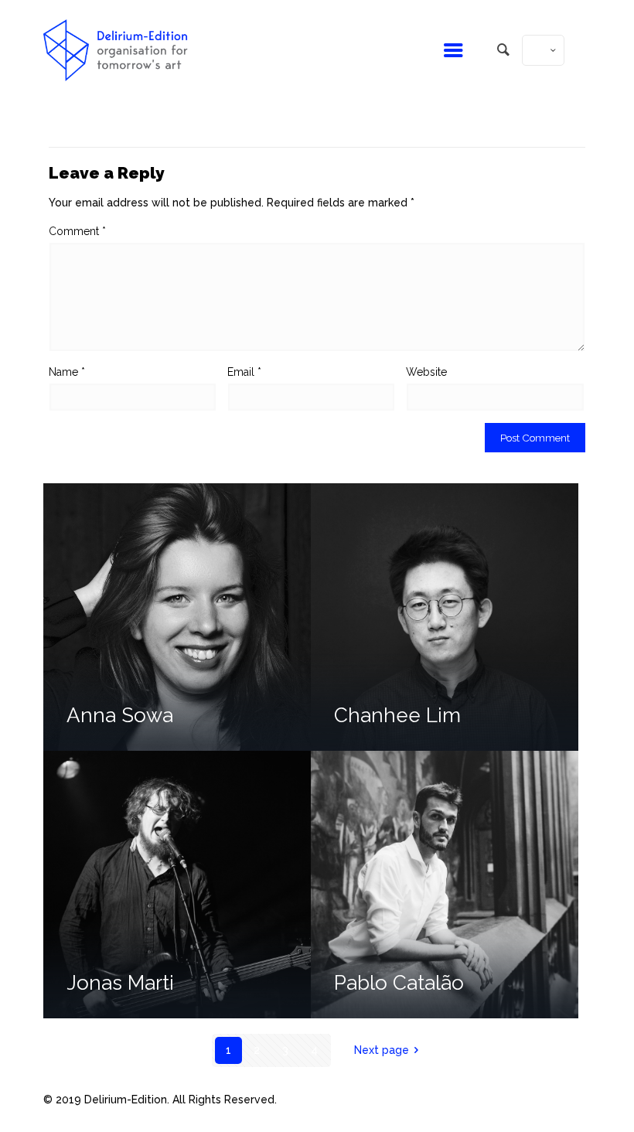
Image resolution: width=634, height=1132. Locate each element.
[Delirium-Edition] (115, 50)
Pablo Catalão (399, 982)
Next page (381, 1050)
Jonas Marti (120, 982)
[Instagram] (535, 1099)
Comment (77, 231)
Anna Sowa (119, 715)
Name (67, 372)
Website (426, 372)
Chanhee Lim (397, 715)
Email (244, 372)
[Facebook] (494, 1099)
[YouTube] (514, 1099)
